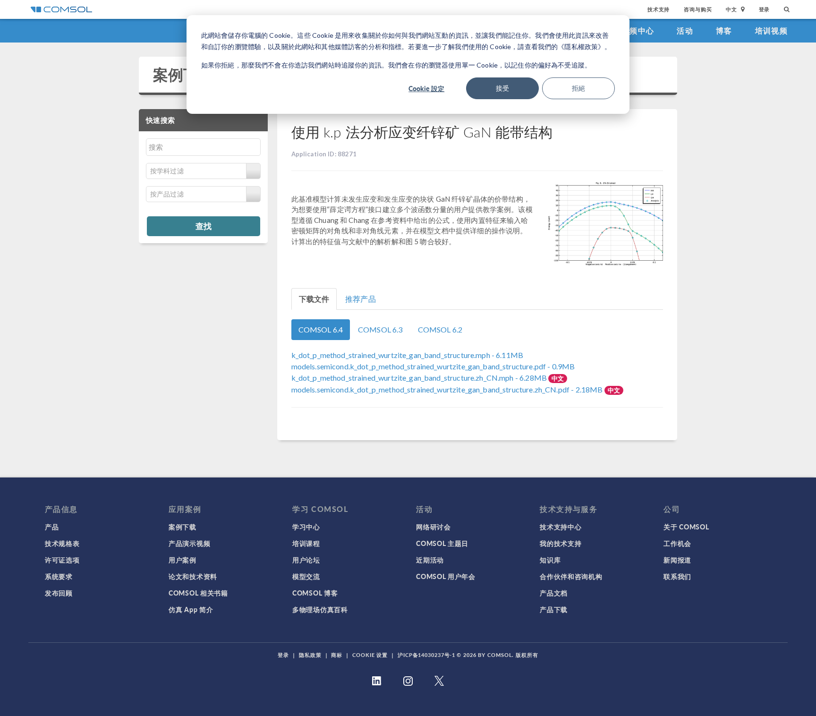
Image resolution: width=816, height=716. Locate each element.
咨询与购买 (698, 9)
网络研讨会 (433, 526)
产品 (52, 526)
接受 (502, 88)
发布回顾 (59, 592)
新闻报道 (677, 559)
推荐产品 (360, 298)
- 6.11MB (407, 354)
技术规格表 (62, 543)
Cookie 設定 (426, 88)
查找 (204, 225)
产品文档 (554, 592)
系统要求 (59, 576)
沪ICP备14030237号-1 (426, 654)
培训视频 (771, 30)
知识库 (550, 559)
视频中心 (637, 30)
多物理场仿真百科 (320, 609)
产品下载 (554, 609)
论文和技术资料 (193, 576)
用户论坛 (306, 559)
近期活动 (430, 559)
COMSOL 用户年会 (446, 576)
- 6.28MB (420, 377)
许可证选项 (62, 559)
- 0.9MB (433, 366)
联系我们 (677, 576)
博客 (724, 30)
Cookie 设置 (370, 654)
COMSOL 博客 (315, 592)
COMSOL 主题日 (442, 543)
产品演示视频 (189, 543)
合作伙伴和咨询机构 (571, 576)
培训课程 (306, 543)
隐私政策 (310, 654)
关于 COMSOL (686, 526)
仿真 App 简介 (191, 609)
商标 (336, 654)
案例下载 (183, 74)
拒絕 (578, 88)
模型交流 (306, 576)
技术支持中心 (560, 526)
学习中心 (306, 526)
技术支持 (658, 9)
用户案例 (182, 559)
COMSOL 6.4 (320, 329)
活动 (685, 30)
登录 (764, 9)
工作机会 (677, 543)
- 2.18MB (447, 389)
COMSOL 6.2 (440, 329)
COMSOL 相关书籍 (198, 592)
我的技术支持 (560, 543)
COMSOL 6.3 (380, 329)
